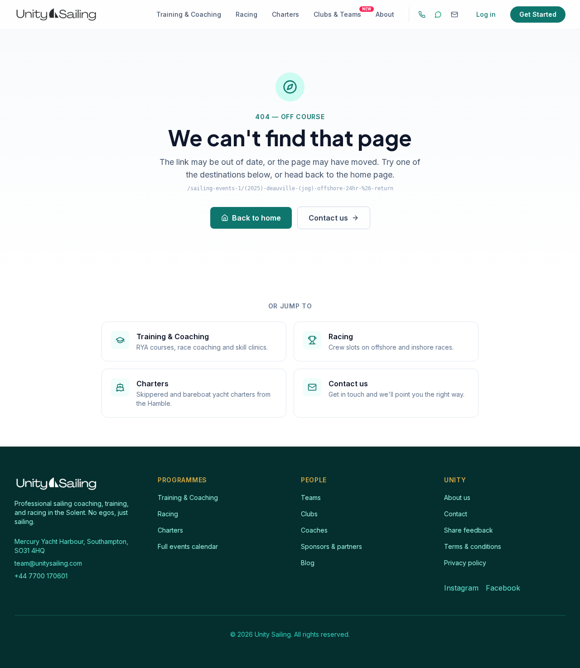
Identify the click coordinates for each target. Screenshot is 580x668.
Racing (246, 14)
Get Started (537, 14)
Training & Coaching (188, 14)
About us (457, 497)
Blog (307, 563)
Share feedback (468, 530)
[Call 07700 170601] (422, 14)
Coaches (314, 530)
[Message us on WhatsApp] (438, 14)
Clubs (309, 514)
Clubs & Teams (337, 14)
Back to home (256, 217)
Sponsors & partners (331, 546)
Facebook (503, 587)
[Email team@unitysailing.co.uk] (454, 14)
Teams (311, 497)
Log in (486, 14)
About (385, 14)
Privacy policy (465, 563)
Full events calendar (188, 546)
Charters (285, 14)
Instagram (461, 587)
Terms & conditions (472, 546)
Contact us (328, 217)
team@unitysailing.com (48, 563)
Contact (455, 514)
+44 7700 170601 (41, 576)
